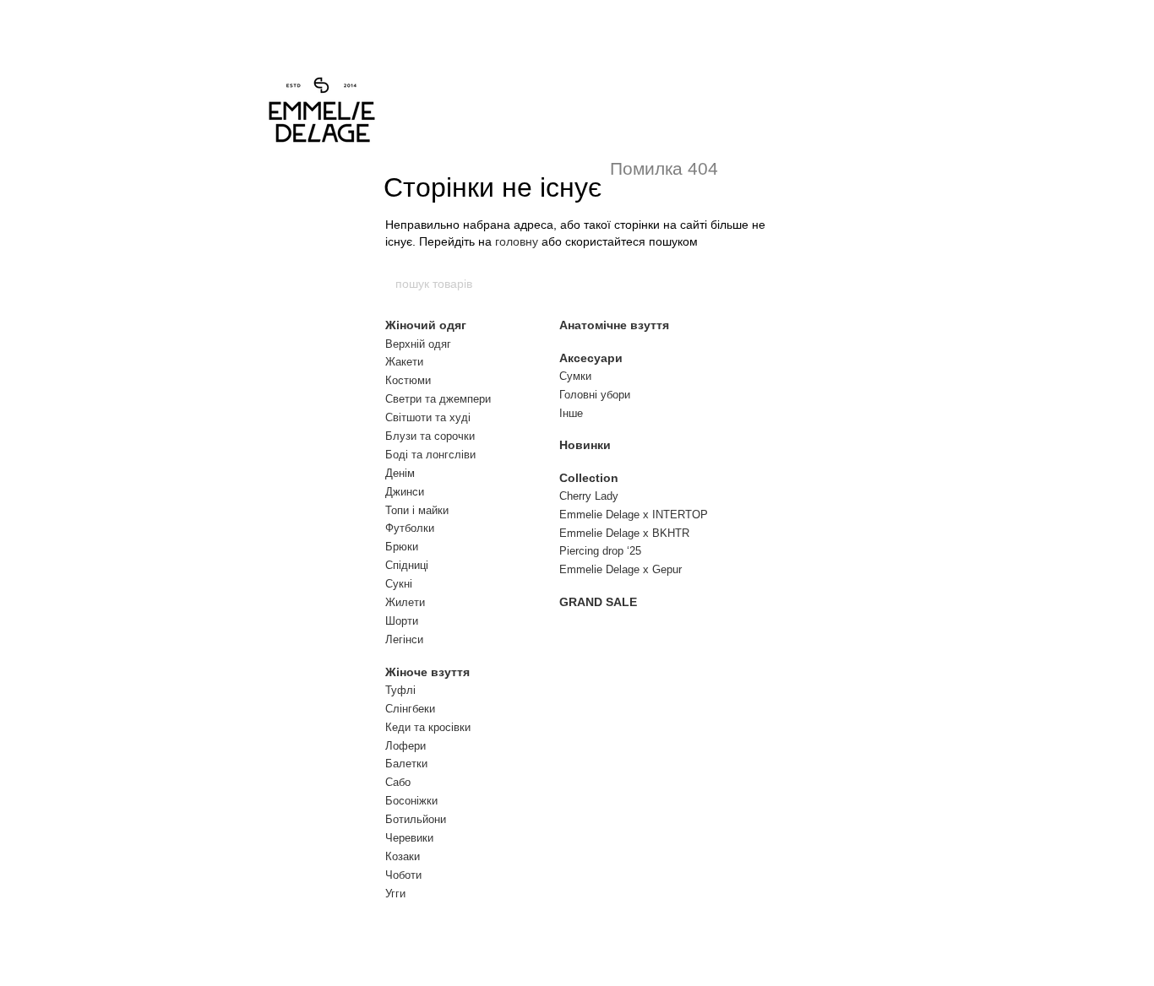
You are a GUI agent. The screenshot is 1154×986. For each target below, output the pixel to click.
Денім (400, 473)
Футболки (409, 528)
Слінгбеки (410, 708)
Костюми (408, 380)
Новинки (585, 445)
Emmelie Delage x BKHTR (624, 533)
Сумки (575, 376)
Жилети (405, 602)
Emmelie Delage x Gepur (620, 569)
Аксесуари (591, 358)
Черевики (409, 838)
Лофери (405, 746)
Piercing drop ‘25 (600, 550)
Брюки (401, 546)
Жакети (404, 361)
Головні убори (594, 394)
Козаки (402, 856)
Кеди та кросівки (428, 727)
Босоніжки (411, 800)
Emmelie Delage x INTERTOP (633, 514)
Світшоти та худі (428, 417)
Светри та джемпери (438, 399)
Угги (395, 893)
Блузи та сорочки (430, 436)
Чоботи (403, 875)
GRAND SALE (598, 602)
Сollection (588, 478)
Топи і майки (417, 510)
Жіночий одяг (425, 325)
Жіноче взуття (427, 672)
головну (516, 241)
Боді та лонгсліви (430, 454)
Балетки (406, 763)
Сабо (398, 782)
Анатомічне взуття (614, 325)
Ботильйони (415, 819)
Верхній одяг (418, 344)
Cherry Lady (588, 496)
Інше (571, 413)
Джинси (404, 491)
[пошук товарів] (760, 283)
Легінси (404, 639)
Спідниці (406, 565)
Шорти (401, 621)
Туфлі (400, 690)
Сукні (398, 583)
